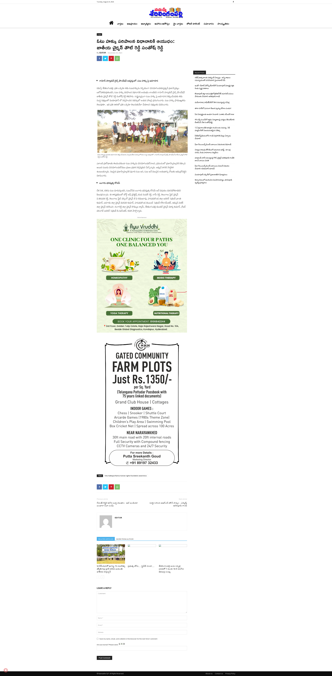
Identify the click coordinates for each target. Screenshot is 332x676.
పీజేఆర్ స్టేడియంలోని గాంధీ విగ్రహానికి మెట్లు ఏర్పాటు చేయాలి (213, 137)
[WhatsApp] (117, 58)
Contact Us (219, 673)
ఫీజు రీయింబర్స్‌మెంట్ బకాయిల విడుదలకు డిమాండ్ (213, 144)
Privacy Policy (230, 673)
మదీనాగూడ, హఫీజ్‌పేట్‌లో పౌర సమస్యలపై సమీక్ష (212, 102)
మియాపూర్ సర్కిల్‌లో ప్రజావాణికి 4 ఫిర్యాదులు (211, 175)
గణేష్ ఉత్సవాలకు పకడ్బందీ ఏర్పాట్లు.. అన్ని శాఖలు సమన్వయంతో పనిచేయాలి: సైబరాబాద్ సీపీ (212, 78)
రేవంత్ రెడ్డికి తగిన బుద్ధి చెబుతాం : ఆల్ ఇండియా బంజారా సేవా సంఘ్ (117, 504)
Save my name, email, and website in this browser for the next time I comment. (128, 638)
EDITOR (102, 53)
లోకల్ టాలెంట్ (193, 23)
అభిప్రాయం (132, 23)
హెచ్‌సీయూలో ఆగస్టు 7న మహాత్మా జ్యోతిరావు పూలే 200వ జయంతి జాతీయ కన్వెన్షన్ (111, 569)
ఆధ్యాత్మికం (146, 23)
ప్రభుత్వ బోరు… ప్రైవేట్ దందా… (141, 566)
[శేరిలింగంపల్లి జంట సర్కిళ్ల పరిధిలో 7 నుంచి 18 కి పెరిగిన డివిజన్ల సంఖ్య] (173, 554)
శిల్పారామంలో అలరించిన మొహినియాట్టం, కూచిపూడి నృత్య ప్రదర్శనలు (213, 181)
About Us (209, 673)
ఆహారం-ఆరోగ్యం (162, 23)
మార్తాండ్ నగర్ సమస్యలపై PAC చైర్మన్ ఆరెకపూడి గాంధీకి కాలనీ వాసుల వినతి (214, 159)
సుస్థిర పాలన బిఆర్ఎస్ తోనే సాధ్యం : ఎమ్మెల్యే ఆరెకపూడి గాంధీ (168, 504)
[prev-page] (98, 577)
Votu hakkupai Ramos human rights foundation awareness (126, 476)
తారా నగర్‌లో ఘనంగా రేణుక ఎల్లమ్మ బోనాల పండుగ (213, 108)
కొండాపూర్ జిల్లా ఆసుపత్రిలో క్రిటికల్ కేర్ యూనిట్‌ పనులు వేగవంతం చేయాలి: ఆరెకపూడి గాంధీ (214, 95)
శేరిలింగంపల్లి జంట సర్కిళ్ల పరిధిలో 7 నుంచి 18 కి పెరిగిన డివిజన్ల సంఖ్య (171, 569)
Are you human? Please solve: (108, 644)
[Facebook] (233, 2)
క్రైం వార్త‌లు (178, 23)
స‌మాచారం (209, 23)
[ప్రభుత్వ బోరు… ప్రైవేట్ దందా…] (142, 554)
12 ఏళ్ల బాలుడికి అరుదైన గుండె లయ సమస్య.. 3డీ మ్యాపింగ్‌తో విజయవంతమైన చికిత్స (212, 129)
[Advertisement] (142, 70)
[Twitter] (105, 58)
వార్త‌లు (120, 23)
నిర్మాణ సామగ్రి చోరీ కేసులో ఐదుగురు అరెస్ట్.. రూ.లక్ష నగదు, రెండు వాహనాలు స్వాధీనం (212, 151)
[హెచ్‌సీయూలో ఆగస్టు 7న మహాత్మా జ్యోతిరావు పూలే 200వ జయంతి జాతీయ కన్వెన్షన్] (111, 554)
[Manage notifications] (6, 670)
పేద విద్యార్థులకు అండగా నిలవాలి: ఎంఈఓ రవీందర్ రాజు (214, 114)
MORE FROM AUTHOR (124, 539)
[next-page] (102, 577)
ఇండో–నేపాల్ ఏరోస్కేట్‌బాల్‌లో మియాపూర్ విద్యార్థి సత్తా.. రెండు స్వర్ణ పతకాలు (215, 87)
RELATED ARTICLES (105, 539)
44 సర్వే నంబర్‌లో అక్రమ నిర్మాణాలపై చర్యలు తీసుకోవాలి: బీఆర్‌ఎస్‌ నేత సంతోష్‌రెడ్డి (215, 121)
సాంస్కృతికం (223, 23)
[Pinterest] (111, 58)
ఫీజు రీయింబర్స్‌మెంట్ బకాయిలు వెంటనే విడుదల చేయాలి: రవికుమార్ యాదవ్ (212, 167)
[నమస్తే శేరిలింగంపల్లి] (166, 12)
